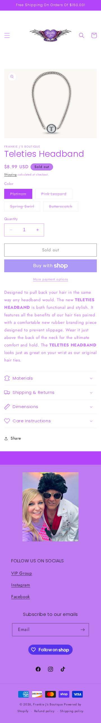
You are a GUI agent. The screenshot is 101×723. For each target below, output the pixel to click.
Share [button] (16, 438)
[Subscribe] (82, 629)
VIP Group (21, 573)
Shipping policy (72, 711)
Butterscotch (63, 207)
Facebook (20, 597)
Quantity (11, 218)
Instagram (20, 585)
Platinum (21, 195)
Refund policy (44, 711)
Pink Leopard (56, 195)
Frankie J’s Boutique (48, 704)
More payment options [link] (50, 279)
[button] (7, 35)
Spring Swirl (25, 207)
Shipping (10, 174)
